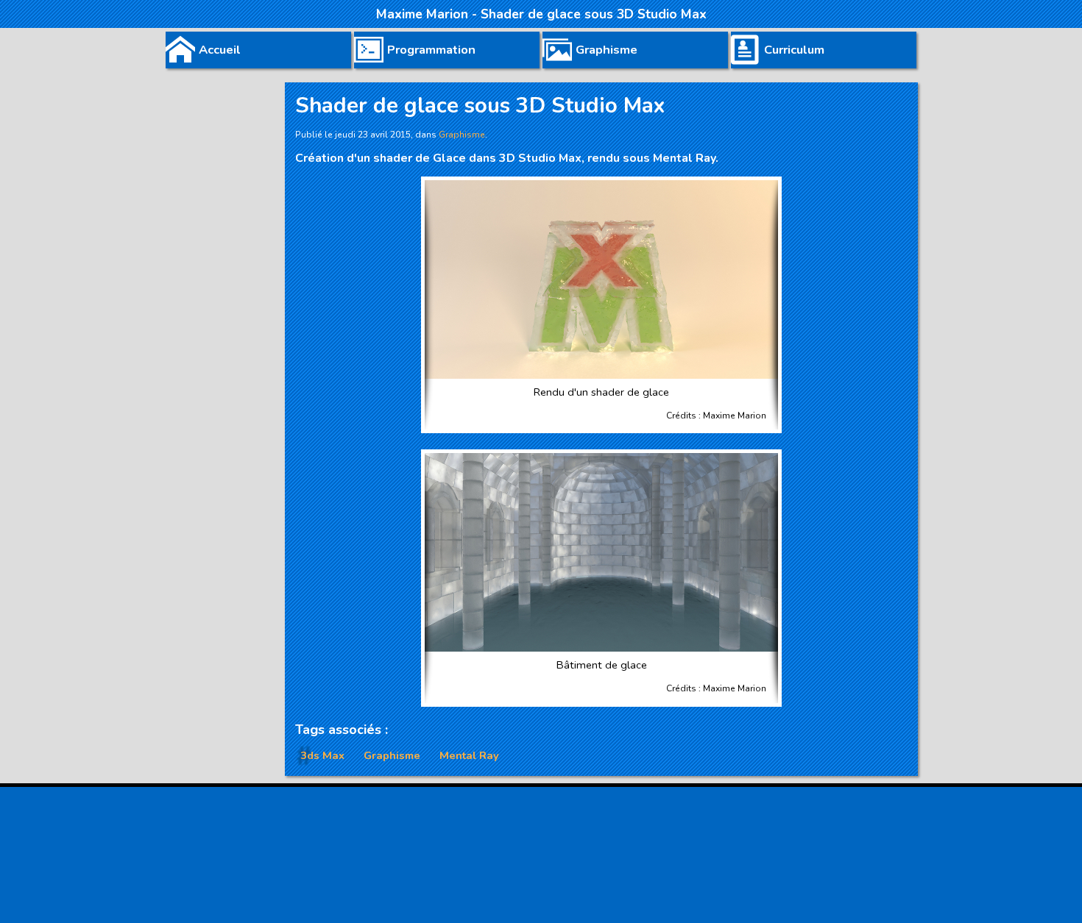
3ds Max (322, 755)
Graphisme (392, 755)
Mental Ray (469, 755)
